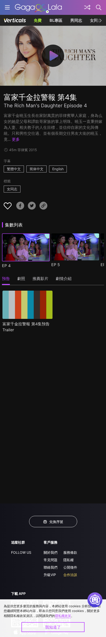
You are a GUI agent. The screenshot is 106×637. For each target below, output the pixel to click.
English (58, 169)
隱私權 (68, 560)
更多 (16, 139)
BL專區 (56, 20)
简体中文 (36, 169)
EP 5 (55, 264)
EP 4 (6, 265)
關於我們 (50, 552)
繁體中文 (14, 169)
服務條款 (70, 552)
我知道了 (53, 627)
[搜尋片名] (98, 7)
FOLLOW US (21, 552)
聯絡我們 (50, 567)
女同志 (12, 189)
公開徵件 (70, 567)
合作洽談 (70, 575)
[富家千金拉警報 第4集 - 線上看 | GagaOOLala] (38, 7)
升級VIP (50, 575)
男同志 (76, 20)
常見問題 (50, 560)
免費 (38, 20)
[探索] (87, 7)
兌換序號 (56, 522)
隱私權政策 (63, 616)
